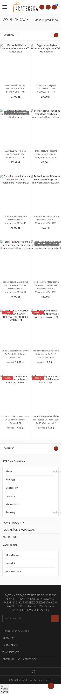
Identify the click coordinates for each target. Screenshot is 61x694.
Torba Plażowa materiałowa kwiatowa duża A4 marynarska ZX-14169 (46, 219)
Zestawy (10, 512)
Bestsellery (12, 488)
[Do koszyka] (12, 47)
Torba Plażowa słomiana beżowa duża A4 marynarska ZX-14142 (15, 219)
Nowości (10, 479)
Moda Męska (12, 555)
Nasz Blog (9, 545)
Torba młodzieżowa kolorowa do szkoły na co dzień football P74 (15, 354)
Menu (9, 471)
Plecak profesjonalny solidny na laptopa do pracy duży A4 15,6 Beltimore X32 (46, 419)
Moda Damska (13, 571)
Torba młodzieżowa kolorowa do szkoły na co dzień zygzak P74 (15, 419)
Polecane (11, 496)
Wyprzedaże (12, 504)
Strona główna (13, 461)
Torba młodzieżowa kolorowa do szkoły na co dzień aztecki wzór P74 (45, 354)
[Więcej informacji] (19, 47)
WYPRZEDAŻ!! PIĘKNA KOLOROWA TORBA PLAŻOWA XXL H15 (15, 88)
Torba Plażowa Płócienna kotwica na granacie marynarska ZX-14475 (45, 154)
